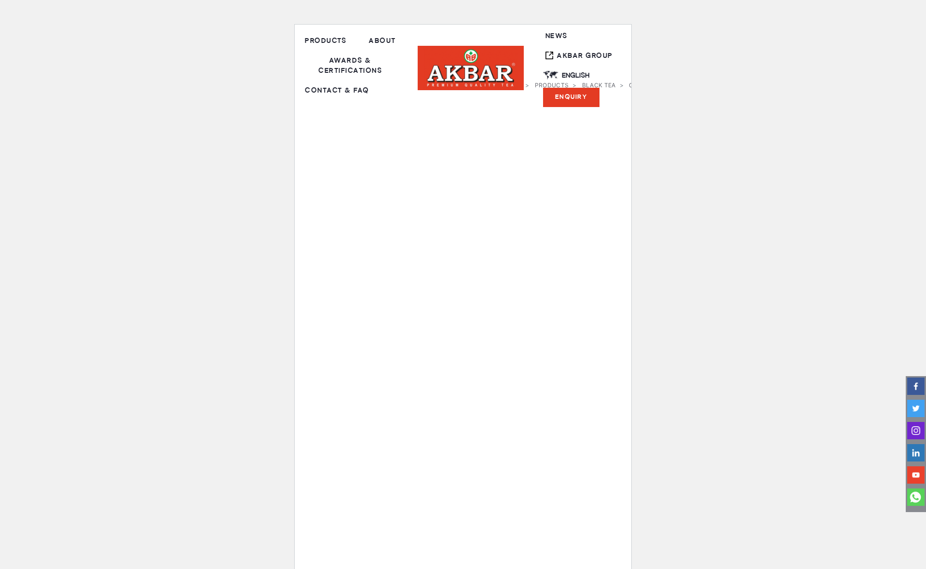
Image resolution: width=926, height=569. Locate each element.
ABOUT (382, 40)
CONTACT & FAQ (337, 90)
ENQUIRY (571, 97)
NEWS (556, 36)
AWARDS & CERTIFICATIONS (350, 65)
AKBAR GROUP (585, 55)
